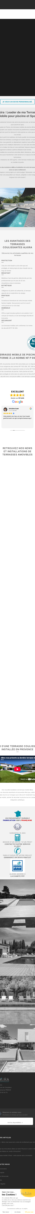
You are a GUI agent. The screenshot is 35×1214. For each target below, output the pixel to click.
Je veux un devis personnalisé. (17, 102)
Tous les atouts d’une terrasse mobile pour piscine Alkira (16, 667)
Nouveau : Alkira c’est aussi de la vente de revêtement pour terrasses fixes (17, 484)
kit (13, 167)
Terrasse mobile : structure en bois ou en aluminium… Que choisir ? (17, 623)
